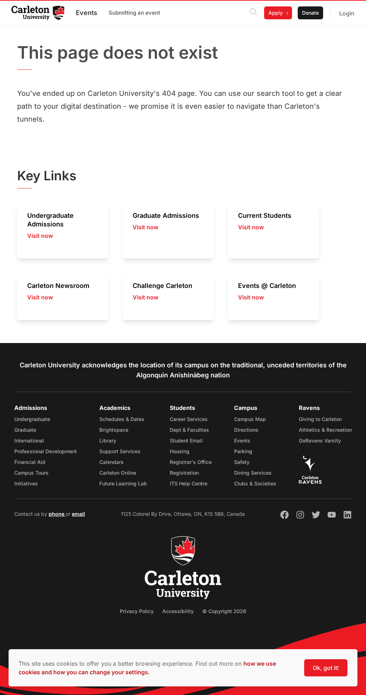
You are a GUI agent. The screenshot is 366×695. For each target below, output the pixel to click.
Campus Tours (31, 473)
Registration (184, 473)
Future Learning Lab (123, 483)
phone (57, 514)
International (29, 440)
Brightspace (113, 430)
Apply (275, 13)
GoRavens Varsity (320, 440)
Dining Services (253, 473)
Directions (246, 430)
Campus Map (250, 419)
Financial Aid (29, 462)
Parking (243, 451)
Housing (179, 451)
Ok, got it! (326, 667)
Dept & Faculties (189, 430)
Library (107, 440)
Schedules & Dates (121, 419)
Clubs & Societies (255, 483)
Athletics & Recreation (325, 430)
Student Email (186, 440)
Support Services (119, 451)
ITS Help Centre (188, 483)
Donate (310, 13)
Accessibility (178, 611)
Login (347, 13)
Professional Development (45, 451)
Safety (241, 462)
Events (86, 12)
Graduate (25, 430)
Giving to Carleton (320, 419)
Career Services (189, 419)
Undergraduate (32, 419)
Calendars (111, 462)
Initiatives (26, 483)
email (78, 514)
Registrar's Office (191, 462)
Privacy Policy (137, 611)
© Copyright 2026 (224, 611)
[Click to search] (253, 13)
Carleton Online (117, 473)
